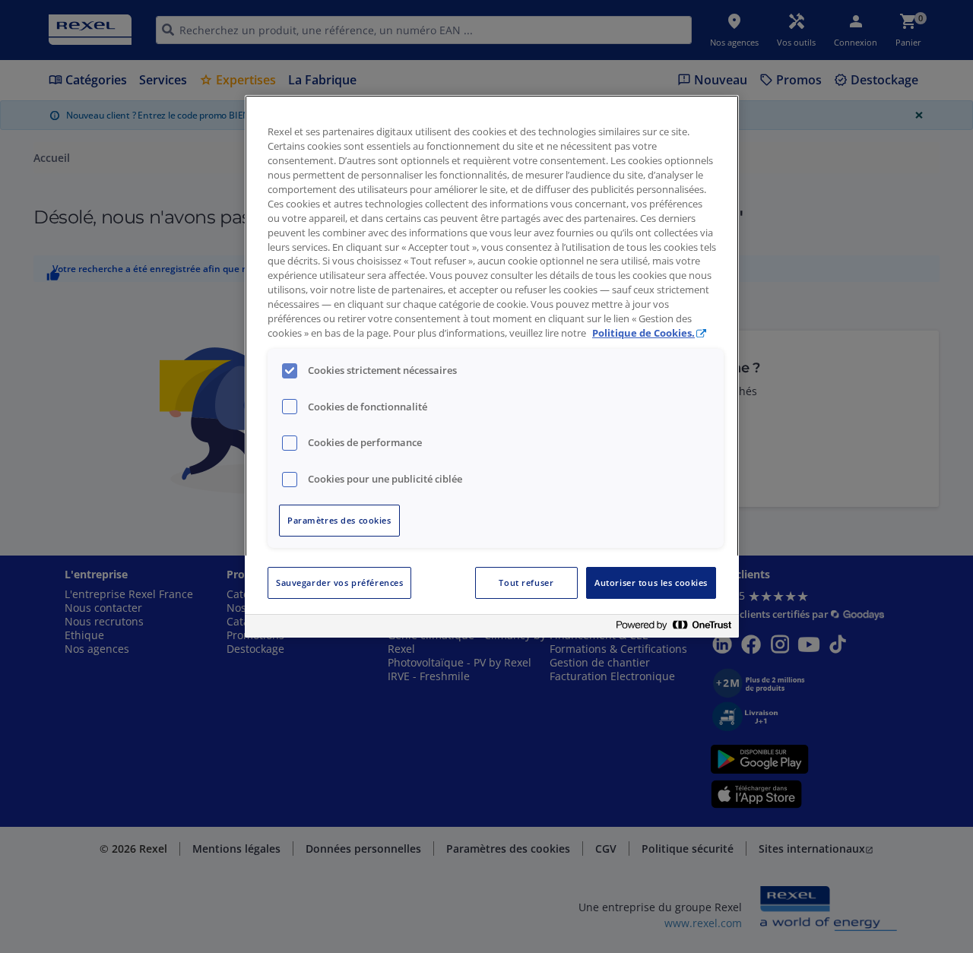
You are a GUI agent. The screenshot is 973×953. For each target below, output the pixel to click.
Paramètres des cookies (339, 520)
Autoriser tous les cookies (651, 582)
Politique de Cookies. (643, 333)
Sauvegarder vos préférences (339, 582)
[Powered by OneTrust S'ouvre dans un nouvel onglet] (673, 628)
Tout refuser (526, 582)
